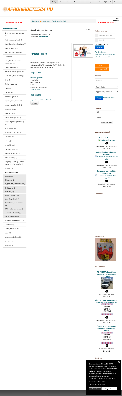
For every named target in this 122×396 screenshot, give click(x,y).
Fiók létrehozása (101, 52)
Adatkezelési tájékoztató (104, 2)
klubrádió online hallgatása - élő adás (106, 153)
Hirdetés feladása (65, 2)
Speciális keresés (108, 97)
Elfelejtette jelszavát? (102, 57)
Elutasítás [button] (95, 389)
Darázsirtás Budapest (106, 138)
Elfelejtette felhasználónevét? (105, 54)
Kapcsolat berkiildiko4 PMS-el (40, 100)
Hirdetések (35, 21)
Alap (108, 10)
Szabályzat (89, 2)
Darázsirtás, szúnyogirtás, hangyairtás (106, 172)
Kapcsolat (117, 2)
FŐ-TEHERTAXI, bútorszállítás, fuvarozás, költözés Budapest (106, 301)
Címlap (54, 2)
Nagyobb (102, 10)
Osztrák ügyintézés (36, 77)
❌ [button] (118, 362)
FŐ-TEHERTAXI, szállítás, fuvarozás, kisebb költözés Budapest (106, 274)
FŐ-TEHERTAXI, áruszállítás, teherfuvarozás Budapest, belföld (106, 328)
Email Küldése (35, 89)
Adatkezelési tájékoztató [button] (97, 384)
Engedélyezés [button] (109, 389)
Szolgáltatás (45, 21)
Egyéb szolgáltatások (59, 21)
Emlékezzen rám (103, 44)
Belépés (100, 47)
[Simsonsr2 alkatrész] (105, 249)
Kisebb (114, 10)
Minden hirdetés (78, 2)
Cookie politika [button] (101, 381)
